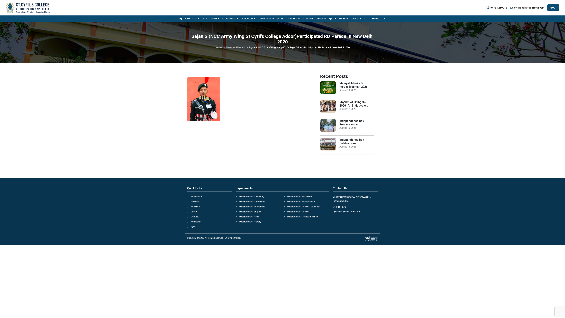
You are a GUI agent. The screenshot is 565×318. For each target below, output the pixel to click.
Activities (195, 206)
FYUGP (553, 7)
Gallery (356, 18)
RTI (366, 18)
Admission (196, 221)
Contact (195, 216)
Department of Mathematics (301, 201)
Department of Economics (252, 206)
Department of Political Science (302, 216)
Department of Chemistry (251, 196)
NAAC (342, 18)
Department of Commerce (252, 201)
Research (247, 18)
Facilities (195, 201)
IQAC (331, 18)
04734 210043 (498, 7)
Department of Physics (298, 211)
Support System (287, 18)
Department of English (250, 211)
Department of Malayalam (299, 196)
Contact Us (378, 18)
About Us (191, 18)
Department (209, 18)
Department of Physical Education (303, 206)
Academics (229, 18)
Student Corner (313, 18)
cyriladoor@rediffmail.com (529, 7)
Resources (265, 18)
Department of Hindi (249, 216)
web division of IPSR (371, 240)
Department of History (250, 221)
